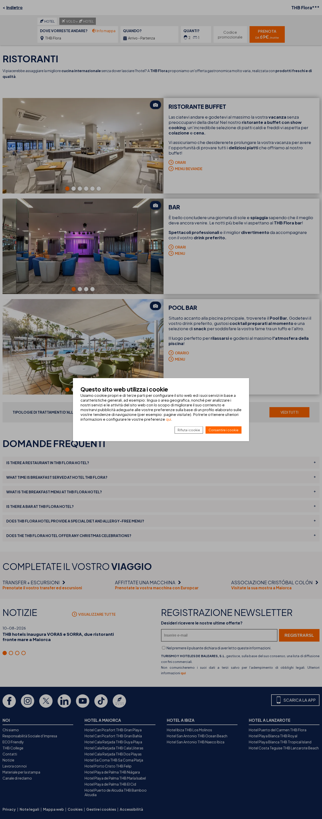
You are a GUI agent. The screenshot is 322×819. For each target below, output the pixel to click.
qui (168, 418)
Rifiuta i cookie (189, 430)
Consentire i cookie (223, 430)
